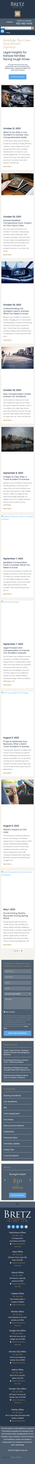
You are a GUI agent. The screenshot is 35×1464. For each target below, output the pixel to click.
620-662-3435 (24, 23)
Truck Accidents (11, 1155)
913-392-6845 (17, 1413)
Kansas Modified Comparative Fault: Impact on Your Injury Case (17, 223)
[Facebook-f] (9, 1226)
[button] (17, 14)
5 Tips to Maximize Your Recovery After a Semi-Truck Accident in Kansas (16, 744)
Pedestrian (9, 1131)
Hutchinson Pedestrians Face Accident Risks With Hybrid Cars (17, 1069)
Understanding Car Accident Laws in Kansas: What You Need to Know (16, 311)
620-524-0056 (17, 1392)
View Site (17, 1246)
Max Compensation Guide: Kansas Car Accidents (17, 395)
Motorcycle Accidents (14, 1125)
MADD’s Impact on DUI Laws (15, 831)
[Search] (32, 28)
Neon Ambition (16, 1457)
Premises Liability (12, 1143)
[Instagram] (13, 1226)
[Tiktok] (17, 1226)
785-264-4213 (17, 1296)
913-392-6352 (17, 1354)
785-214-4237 (17, 1255)
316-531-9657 (17, 1315)
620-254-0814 (17, 1275)
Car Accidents (10, 1101)
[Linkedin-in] (22, 1226)
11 (21, 951)
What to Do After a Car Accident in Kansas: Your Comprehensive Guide (16, 135)
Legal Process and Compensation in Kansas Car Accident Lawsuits (16, 650)
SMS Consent (10, 1012)
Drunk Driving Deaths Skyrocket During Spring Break (15, 916)
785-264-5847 (17, 1373)
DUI (5, 1107)
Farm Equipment (12, 1113)
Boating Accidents (12, 1095)
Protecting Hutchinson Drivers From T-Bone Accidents (16, 1061)
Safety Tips (9, 1149)
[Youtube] (26, 1226)
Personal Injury (11, 1137)
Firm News (8, 1119)
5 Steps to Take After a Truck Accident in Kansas (16, 478)
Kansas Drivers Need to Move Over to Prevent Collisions (16, 1076)
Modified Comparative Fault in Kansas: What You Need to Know (16, 565)
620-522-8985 (17, 1334)
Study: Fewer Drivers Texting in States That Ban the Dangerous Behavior (17, 1052)
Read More (7, 166)
